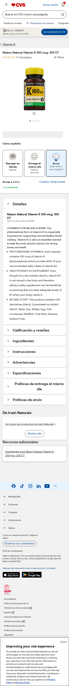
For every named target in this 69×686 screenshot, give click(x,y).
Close (63, 641)
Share (61, 57)
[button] (52, 181)
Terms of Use (23, 682)
